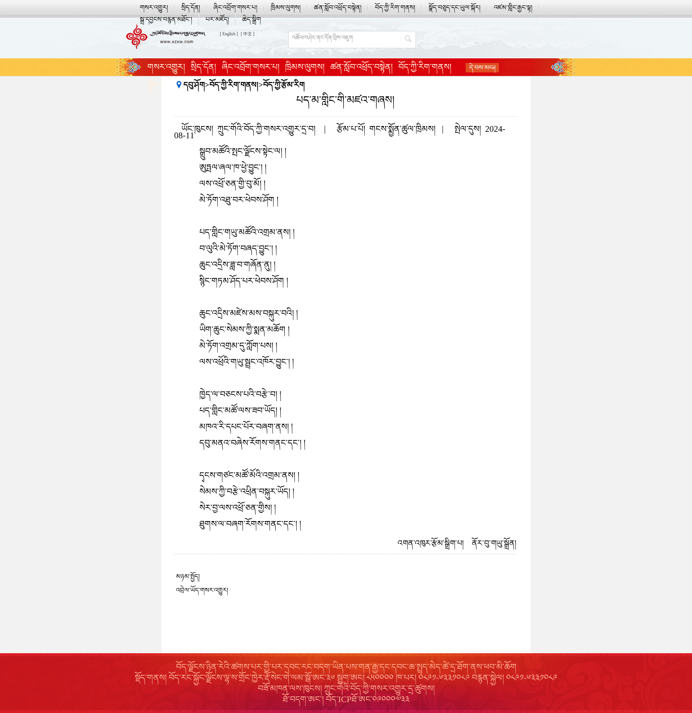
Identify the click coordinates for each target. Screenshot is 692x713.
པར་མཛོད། (217, 19)
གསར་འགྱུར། (154, 7)
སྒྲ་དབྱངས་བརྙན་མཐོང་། (166, 19)
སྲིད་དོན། (190, 7)
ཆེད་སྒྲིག (251, 19)
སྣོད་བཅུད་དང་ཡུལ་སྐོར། (454, 7)
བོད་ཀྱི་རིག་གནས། (395, 7)
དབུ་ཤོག (194, 84)
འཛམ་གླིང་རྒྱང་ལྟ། (513, 7)
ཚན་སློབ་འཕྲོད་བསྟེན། (337, 7)
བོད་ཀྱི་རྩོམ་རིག (284, 84)
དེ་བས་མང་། (482, 67)
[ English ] (229, 33)
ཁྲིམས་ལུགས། (286, 7)
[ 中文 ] (247, 33)
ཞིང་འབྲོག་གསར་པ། (235, 7)
